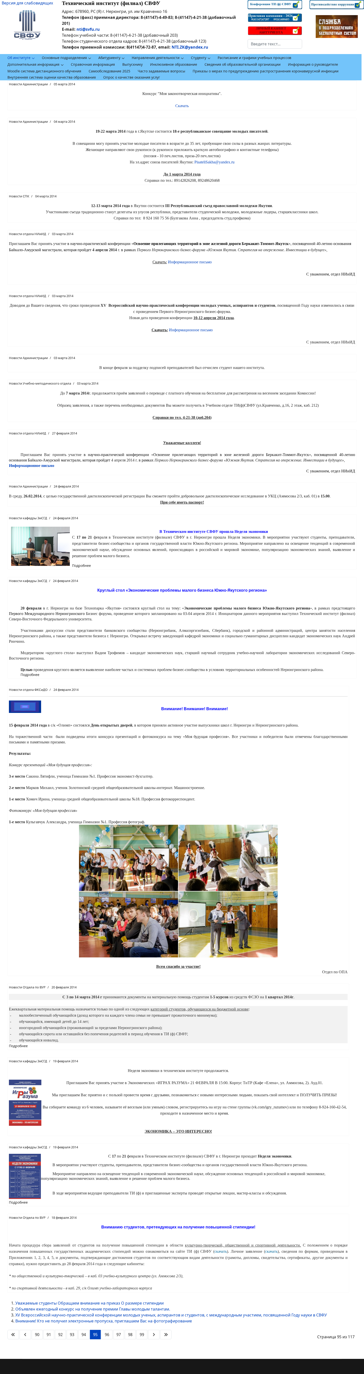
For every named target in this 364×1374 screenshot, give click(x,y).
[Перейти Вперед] (153, 1334)
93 (72, 1334)
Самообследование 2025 (109, 71)
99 (142, 1334)
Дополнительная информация (33, 64)
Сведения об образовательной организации (243, 64)
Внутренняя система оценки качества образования (51, 77)
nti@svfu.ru (88, 29)
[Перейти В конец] (166, 1334)
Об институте (18, 57)
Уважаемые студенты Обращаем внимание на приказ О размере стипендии (89, 1303)
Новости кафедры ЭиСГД (28, 518)
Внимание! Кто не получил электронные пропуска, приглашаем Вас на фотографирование (103, 1321)
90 (37, 1334)
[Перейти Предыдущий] (25, 1334)
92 (60, 1334)
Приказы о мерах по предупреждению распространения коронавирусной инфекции (265, 71)
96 (107, 1334)
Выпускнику (132, 64)
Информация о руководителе (313, 64)
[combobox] (275, 44)
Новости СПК (19, 196)
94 (83, 1334)
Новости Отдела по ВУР (27, 987)
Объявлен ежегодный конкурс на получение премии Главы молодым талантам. (92, 1309)
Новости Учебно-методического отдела (40, 383)
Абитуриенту (109, 57)
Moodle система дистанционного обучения (44, 71)
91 (49, 1334)
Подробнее (81, 565)
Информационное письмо (190, 262)
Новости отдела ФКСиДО (28, 689)
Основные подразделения (64, 57)
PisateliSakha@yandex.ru (214, 162)
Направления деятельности (156, 57)
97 (118, 1334)
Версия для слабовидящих (27, 3)
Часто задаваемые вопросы (161, 71)
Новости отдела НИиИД (27, 234)
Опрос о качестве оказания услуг (131, 77)
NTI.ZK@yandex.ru (190, 47)
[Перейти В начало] (13, 1334)
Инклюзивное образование (173, 64)
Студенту (198, 57)
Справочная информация (93, 64)
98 (130, 1334)
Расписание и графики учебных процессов (254, 57)
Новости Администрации (28, 84)
